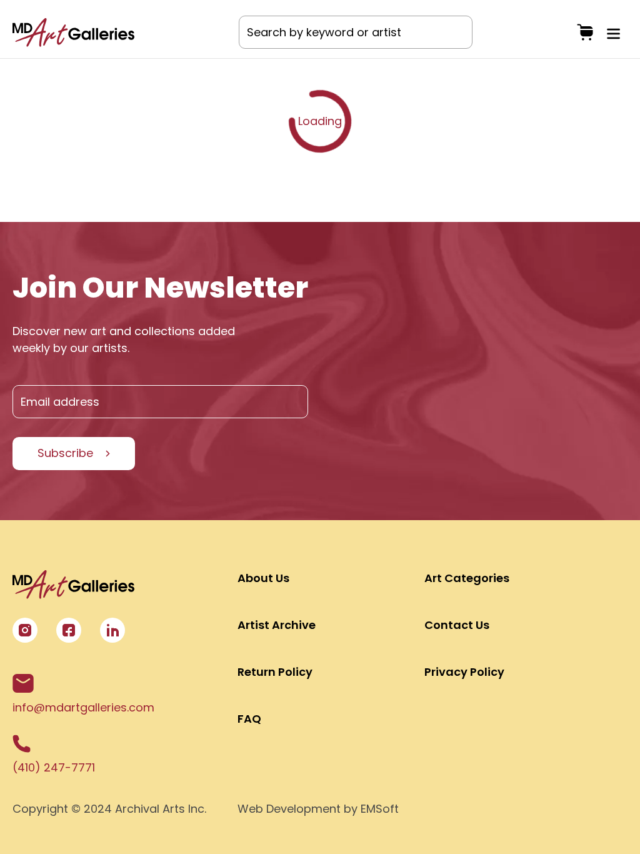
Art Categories (466, 578)
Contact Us (456, 625)
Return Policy (275, 672)
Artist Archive (277, 625)
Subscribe (65, 453)
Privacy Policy (464, 672)
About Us (263, 578)
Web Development (289, 808)
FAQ (249, 718)
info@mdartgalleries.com (83, 707)
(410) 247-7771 (53, 767)
